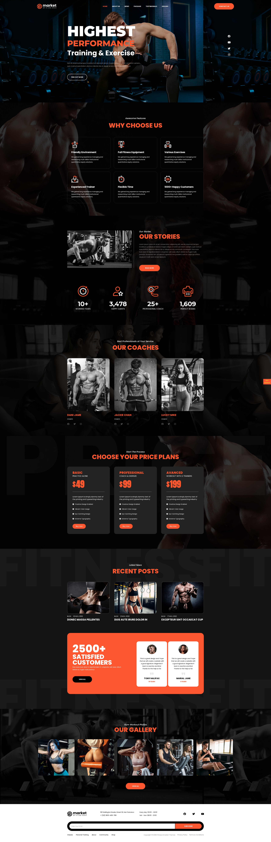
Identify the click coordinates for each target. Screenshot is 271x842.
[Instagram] (229, 54)
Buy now (79, 526)
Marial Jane (183, 678)
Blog (69, 616)
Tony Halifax (152, 678)
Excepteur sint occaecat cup (182, 619)
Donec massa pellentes (83, 619)
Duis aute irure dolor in (130, 619)
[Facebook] (229, 36)
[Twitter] (229, 48)
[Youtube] (229, 42)
